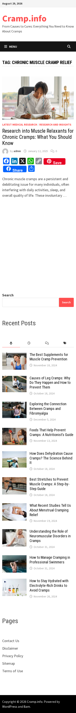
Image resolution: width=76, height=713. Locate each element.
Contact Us (10, 640)
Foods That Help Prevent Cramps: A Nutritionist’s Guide (51, 432)
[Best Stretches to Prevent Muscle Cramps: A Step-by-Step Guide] (14, 480)
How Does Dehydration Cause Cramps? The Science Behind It (51, 458)
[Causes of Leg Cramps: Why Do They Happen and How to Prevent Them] (14, 378)
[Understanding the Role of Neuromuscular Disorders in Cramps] (14, 532)
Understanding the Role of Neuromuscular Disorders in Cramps (50, 536)
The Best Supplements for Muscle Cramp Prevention (49, 356)
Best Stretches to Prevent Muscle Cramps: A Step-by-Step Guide (50, 484)
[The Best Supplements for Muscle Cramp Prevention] (14, 355)
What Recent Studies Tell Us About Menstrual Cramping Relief (50, 510)
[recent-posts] (29, 343)
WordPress (9, 706)
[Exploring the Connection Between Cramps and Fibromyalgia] (14, 404)
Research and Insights (55, 124)
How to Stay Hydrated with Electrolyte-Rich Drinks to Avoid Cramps (49, 585)
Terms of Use (12, 671)
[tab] (11, 343)
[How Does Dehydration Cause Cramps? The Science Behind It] (14, 454)
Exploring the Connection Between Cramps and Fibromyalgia (48, 408)
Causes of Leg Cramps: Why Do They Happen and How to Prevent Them (50, 383)
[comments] (47, 343)
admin (17, 151)
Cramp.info (24, 18)
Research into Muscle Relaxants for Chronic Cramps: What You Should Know (38, 137)
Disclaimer (10, 648)
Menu (13, 46)
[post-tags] (65, 343)
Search (8, 295)
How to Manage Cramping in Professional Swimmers (50, 559)
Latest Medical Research (19, 124)
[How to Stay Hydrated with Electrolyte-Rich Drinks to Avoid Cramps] (14, 581)
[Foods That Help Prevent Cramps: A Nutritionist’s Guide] (14, 430)
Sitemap (8, 663)
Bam (27, 706)
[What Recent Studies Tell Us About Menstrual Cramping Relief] (14, 506)
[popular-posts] (11, 343)
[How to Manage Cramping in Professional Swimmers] (14, 558)
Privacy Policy (12, 655)
